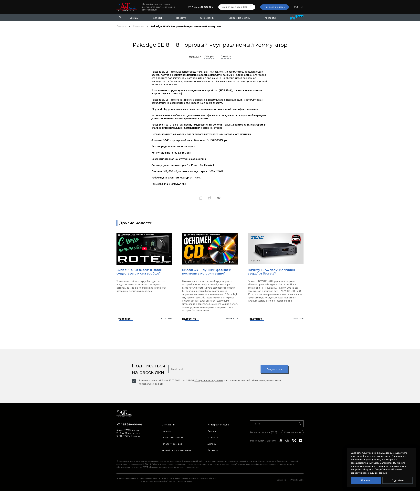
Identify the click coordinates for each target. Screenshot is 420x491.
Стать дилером (292, 432)
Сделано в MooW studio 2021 (290, 480)
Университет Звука (218, 424)
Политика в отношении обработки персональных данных (166, 481)
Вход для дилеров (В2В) (263, 432)
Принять (365, 480)
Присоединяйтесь (274, 7)
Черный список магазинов (176, 450)
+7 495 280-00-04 (200, 7)
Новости (181, 17)
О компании (207, 17)
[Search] (301, 423)
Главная (121, 26)
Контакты (270, 17)
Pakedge (226, 56)
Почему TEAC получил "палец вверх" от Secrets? (271, 271)
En (302, 7)
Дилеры (157, 17)
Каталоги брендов (172, 444)
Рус (296, 7)
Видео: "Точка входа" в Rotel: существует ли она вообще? (138, 271)
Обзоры (209, 56)
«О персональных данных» (209, 380)
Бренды (133, 17)
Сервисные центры (240, 17)
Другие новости (136, 223)
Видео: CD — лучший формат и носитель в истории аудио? (206, 271)
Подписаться (274, 369)
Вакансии (213, 450)
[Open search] (120, 17)
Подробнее (123, 318)
